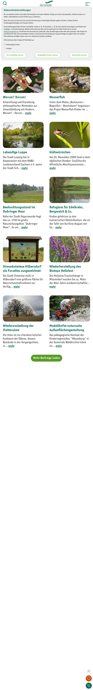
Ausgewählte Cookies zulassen (48, 55)
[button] (87, 4)
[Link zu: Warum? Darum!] (23, 80)
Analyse (8, 48)
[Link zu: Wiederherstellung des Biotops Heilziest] (69, 249)
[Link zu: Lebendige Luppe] (23, 135)
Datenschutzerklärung (11, 31)
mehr (28, 113)
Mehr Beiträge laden (46, 358)
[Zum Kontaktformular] (89, 686)
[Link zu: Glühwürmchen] (69, 135)
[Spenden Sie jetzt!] (89, 678)
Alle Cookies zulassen (79, 55)
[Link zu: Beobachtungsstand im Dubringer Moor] (23, 190)
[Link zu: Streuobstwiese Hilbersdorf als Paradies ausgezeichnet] (23, 249)
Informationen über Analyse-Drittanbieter (18, 40)
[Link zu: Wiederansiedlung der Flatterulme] (23, 308)
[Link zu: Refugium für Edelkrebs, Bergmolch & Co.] (69, 190)
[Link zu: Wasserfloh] (69, 80)
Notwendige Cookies (13, 44)
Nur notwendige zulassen (15, 55)
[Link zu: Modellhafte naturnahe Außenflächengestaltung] (69, 308)
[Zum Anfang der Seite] (89, 671)
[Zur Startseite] (46, 4)
